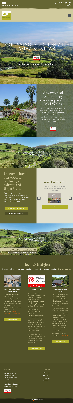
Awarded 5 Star (36, 290)
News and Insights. (64, 269)
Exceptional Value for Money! (60, 290)
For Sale (45, 375)
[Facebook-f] (3, 3)
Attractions (46, 378)
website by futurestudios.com (36, 400)
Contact (45, 381)
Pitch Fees (65, 335)
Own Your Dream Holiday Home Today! (12, 290)
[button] (39, 198)
